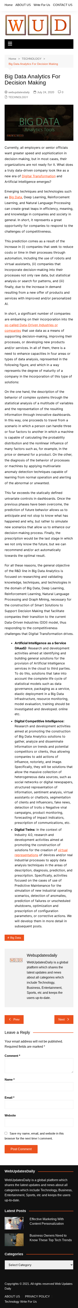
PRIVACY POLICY (37, 1296)
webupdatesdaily (19, 92)
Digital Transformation (39, 176)
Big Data (15, 197)
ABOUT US (23, 5)
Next (61, 1019)
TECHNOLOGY (18, 97)
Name (10, 1079)
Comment (12, 1055)
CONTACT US (62, 5)
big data (15, 937)
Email (9, 1097)
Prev (16, 1019)
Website (10, 1115)
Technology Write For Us (21, 1301)
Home (9, 5)
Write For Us (42, 5)
